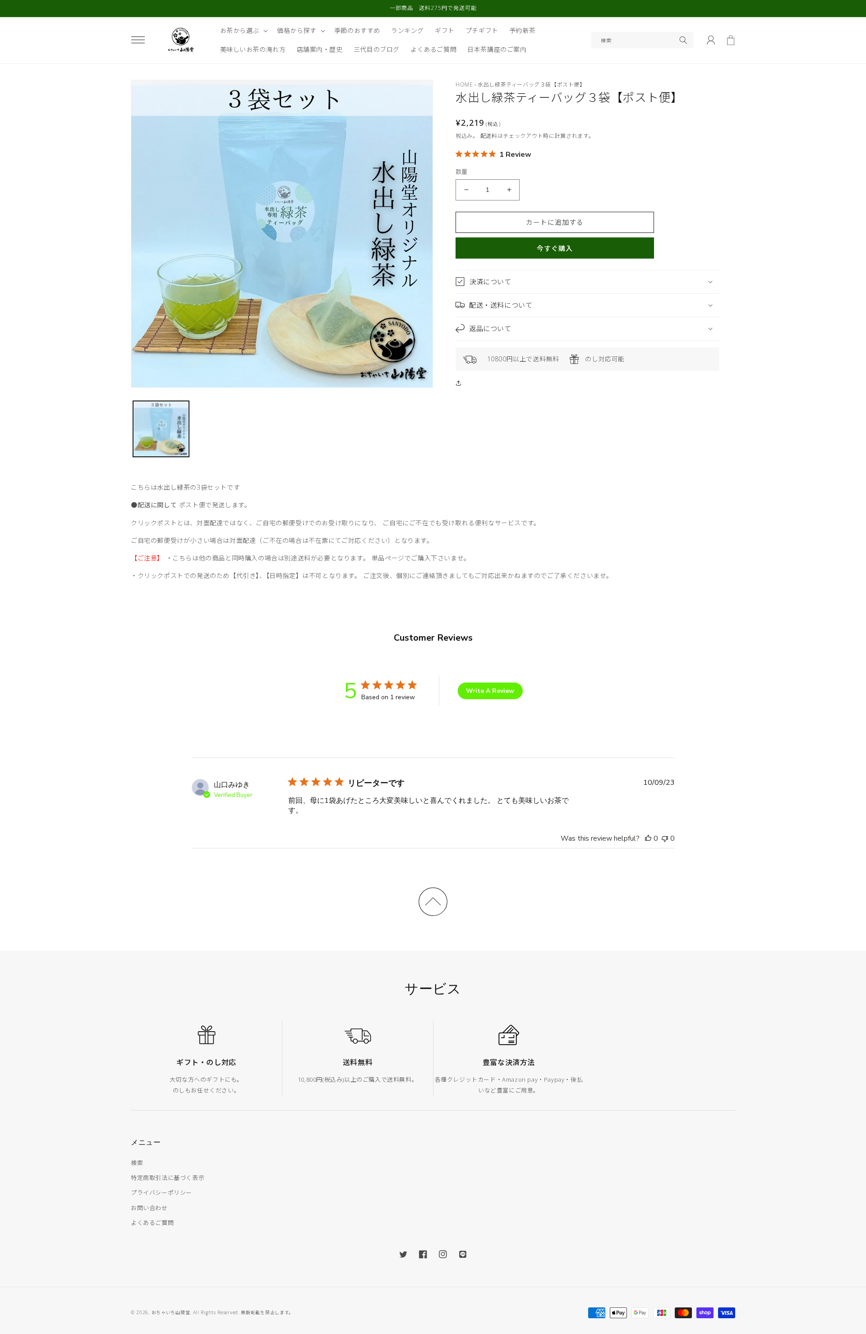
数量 (462, 172)
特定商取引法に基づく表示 (167, 1178)
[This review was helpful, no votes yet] (648, 838)
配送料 (488, 136)
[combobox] (642, 40)
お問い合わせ (149, 1208)
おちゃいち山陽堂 (171, 1312)
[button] (138, 40)
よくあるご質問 (152, 1223)
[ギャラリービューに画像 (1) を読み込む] (161, 429)
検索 (137, 1163)
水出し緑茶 (173, 487)
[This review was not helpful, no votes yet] (665, 838)
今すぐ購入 (555, 248)
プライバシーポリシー (161, 1192)
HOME (464, 84)
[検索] (683, 40)
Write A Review (490, 691)
